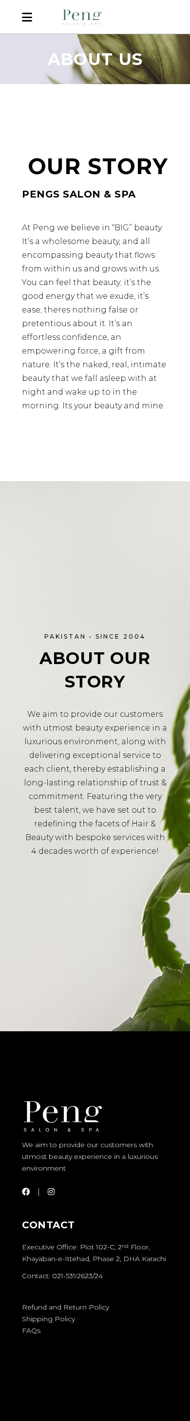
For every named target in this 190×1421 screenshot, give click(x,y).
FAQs (31, 1330)
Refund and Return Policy (65, 1307)
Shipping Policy (48, 1318)
